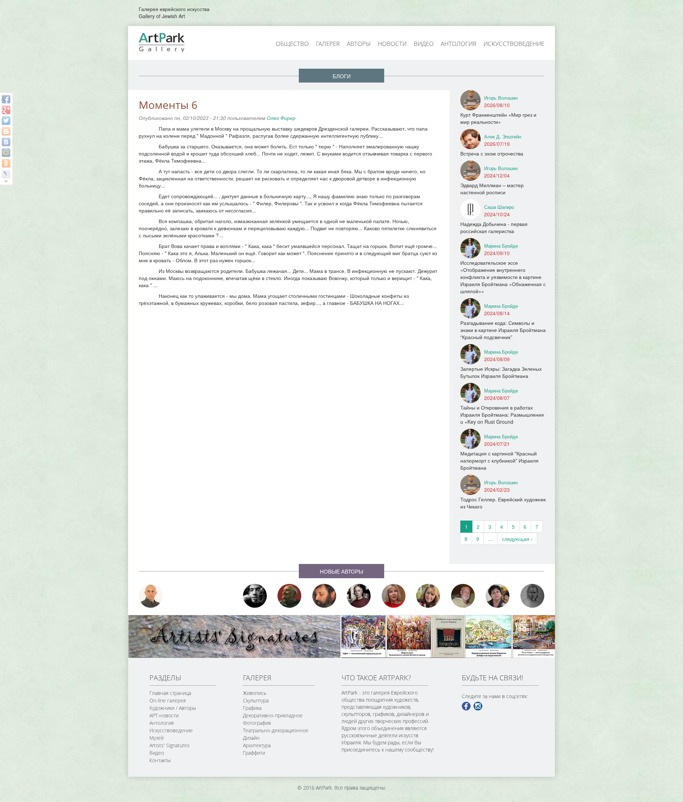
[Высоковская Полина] (498, 596)
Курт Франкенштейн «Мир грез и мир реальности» (498, 118)
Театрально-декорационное (275, 730)
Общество (292, 43)
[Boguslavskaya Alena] (394, 596)
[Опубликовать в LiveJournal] (6, 174)
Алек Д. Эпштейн (502, 136)
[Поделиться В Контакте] (6, 142)
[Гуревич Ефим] (289, 596)
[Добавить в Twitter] (6, 120)
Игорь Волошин (501, 97)
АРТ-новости (164, 715)
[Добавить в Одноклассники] (6, 163)
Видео (424, 43)
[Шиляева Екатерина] (428, 596)
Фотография (257, 722)
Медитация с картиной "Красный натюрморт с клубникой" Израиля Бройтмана (499, 460)
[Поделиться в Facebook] (6, 99)
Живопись (254, 693)
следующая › (517, 538)
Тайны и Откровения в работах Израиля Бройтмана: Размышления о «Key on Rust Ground (502, 414)
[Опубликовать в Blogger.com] (6, 131)
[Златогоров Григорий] (255, 596)
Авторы (359, 43)
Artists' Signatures (169, 745)
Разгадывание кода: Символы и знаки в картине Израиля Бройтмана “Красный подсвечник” (503, 330)
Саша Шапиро (499, 207)
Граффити (254, 752)
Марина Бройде (501, 245)
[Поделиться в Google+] (6, 110)
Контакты (160, 760)
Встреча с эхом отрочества (491, 153)
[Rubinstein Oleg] (151, 596)
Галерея (328, 43)
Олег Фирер (281, 117)
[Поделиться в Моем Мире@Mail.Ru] (6, 152)
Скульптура (256, 700)
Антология (458, 43)
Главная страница (170, 693)
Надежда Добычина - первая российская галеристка (494, 227)
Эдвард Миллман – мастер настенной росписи (492, 188)
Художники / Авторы (172, 708)
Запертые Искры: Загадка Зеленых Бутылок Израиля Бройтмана (501, 372)
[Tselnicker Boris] (324, 596)
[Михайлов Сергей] (463, 596)
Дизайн (251, 737)
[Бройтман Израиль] (359, 596)
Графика (252, 708)
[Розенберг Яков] (532, 596)
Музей (156, 737)
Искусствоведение (513, 43)
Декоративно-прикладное (273, 715)
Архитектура (257, 745)
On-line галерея (167, 700)
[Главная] (169, 42)
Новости (392, 43)
